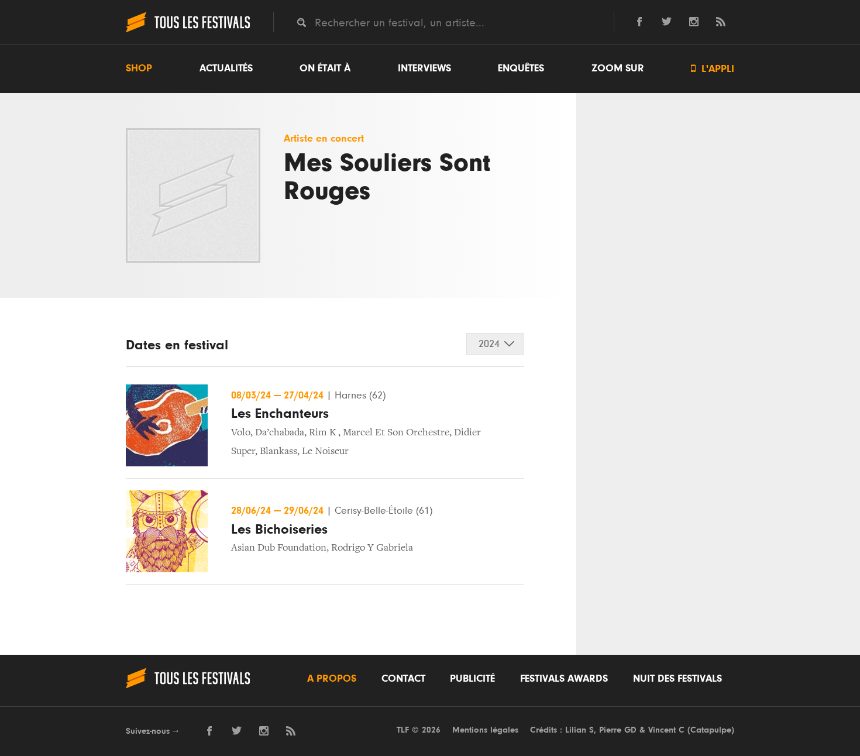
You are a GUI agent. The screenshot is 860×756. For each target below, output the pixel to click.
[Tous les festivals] (188, 31)
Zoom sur (617, 68)
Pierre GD (618, 730)
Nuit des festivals (677, 678)
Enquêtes (521, 68)
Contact (403, 678)
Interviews (424, 68)
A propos (331, 678)
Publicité (472, 678)
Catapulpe (710, 730)
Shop (139, 68)
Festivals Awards (564, 678)
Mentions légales (485, 730)
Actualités (226, 68)
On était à (325, 68)
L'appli (712, 68)
